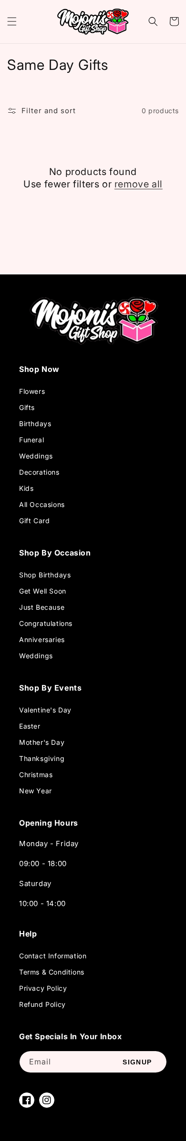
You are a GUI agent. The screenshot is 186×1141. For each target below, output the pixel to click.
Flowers (32, 391)
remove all (138, 184)
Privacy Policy (43, 988)
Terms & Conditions (51, 972)
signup (137, 1062)
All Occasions (42, 504)
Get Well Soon (42, 591)
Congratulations (45, 623)
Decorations (39, 472)
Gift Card (34, 521)
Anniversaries (42, 639)
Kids (26, 488)
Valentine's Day (45, 710)
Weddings (36, 456)
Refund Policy (42, 1004)
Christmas (35, 774)
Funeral (31, 440)
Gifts (27, 407)
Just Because (41, 607)
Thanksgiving (41, 758)
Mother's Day (41, 742)
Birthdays (35, 423)
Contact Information (52, 956)
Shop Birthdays (45, 575)
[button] (11, 21)
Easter (30, 726)
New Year (35, 791)
